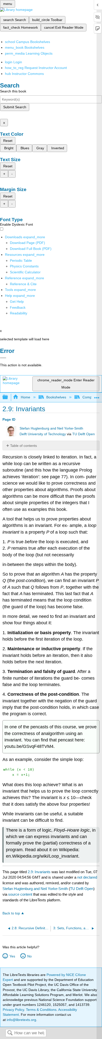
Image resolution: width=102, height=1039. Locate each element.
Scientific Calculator (25, 272)
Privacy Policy (13, 1010)
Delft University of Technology (43, 434)
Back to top (11, 913)
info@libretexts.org (21, 1020)
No (29, 956)
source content (20, 894)
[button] (18, 307)
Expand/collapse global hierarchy (8, 397)
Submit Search (14, 107)
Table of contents (23, 446)
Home (25, 397)
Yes (12, 956)
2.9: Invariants (39, 872)
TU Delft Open (83, 434)
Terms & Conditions (41, 1010)
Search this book (13, 91)
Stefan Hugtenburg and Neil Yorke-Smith (51, 428)
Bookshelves (56, 397)
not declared (87, 877)
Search (9, 1033)
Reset (7, 141)
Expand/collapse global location (97, 396)
